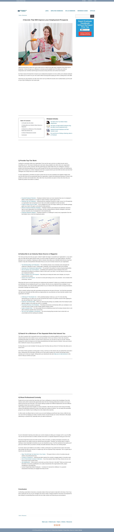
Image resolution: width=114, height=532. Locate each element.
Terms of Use (55, 530)
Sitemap (80, 530)
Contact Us (90, 0)
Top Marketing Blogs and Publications (30, 264)
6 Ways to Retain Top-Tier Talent (29, 204)
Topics (58, 521)
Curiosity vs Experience (27, 457)
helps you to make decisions (61, 354)
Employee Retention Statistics (29, 212)
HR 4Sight (84, 0)
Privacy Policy (66, 530)
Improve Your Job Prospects (28, 277)
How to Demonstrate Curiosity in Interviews (32, 459)
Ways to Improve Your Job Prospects (30, 274)
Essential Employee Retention (29, 198)
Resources (24, 15)
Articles (63, 521)
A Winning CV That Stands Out (29, 297)
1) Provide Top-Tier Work (27, 123)
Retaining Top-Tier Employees (29, 201)
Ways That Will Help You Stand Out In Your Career (34, 454)
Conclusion (24, 134)
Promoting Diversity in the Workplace (30, 305)
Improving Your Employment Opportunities (32, 268)
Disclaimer (60, 530)
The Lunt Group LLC (39, 530)
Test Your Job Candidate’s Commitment (31, 311)
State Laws (45, 521)
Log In (95, 0)
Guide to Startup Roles (27, 308)
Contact (76, 530)
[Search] (92, 16)
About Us (72, 530)
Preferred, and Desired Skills (28, 301)
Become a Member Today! (21, 0)
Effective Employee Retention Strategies (31, 207)
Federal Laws (52, 521)
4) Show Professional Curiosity (29, 132)
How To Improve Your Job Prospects (30, 269)
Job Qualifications (26, 462)
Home (20, 15)
